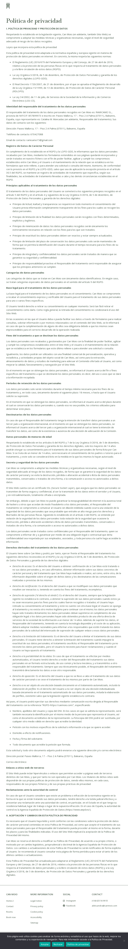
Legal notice (36, 900)
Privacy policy (36, 906)
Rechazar (58, 944)
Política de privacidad (78, 944)
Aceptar (45, 944)
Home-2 (10, 900)
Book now (11, 917)
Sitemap (34, 922)
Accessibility (36, 917)
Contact (9, 906)
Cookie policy (36, 911)
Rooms (9, 911)
